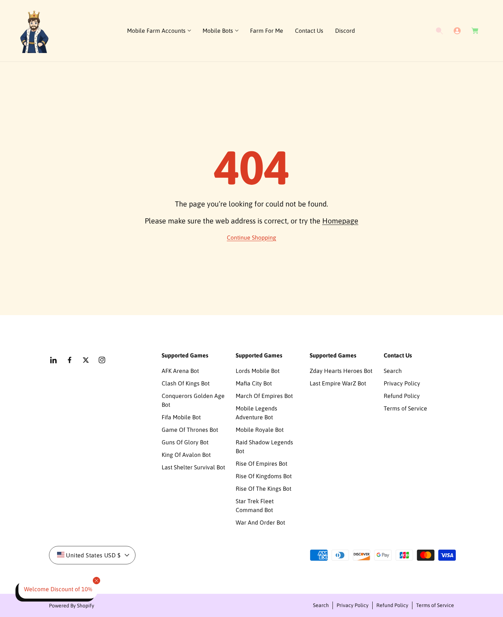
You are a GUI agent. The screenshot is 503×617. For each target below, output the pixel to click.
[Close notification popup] (96, 580)
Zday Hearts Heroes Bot (341, 370)
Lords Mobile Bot (257, 370)
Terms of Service (405, 408)
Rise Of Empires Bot (261, 463)
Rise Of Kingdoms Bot (264, 476)
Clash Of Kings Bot (186, 383)
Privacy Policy (402, 383)
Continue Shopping (251, 237)
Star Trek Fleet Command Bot (255, 505)
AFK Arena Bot (180, 370)
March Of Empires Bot (264, 395)
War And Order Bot (260, 522)
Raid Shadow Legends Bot (264, 446)
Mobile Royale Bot (260, 429)
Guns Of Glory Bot (185, 442)
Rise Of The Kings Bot (263, 488)
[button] (159, 30)
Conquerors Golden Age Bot (193, 400)
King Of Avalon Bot (186, 454)
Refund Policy (402, 395)
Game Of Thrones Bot (190, 429)
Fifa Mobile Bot (181, 417)
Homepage (340, 220)
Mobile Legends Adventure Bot (256, 412)
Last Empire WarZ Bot (338, 383)
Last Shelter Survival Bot (193, 467)
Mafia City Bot (254, 383)
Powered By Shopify (71, 606)
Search (393, 370)
